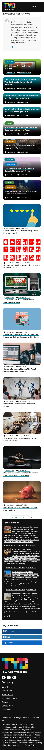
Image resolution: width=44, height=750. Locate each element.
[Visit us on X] (9, 677)
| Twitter (8, 637)
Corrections (6, 710)
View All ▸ (7, 616)
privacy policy (18, 745)
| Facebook (9, 631)
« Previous (16, 517)
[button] (34, 7)
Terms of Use (7, 691)
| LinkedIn (9, 643)
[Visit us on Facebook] (4, 677)
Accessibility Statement (10, 698)
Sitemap (5, 702)
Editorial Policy (7, 706)
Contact (5, 687)
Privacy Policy (7, 694)
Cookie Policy (30, 745)
